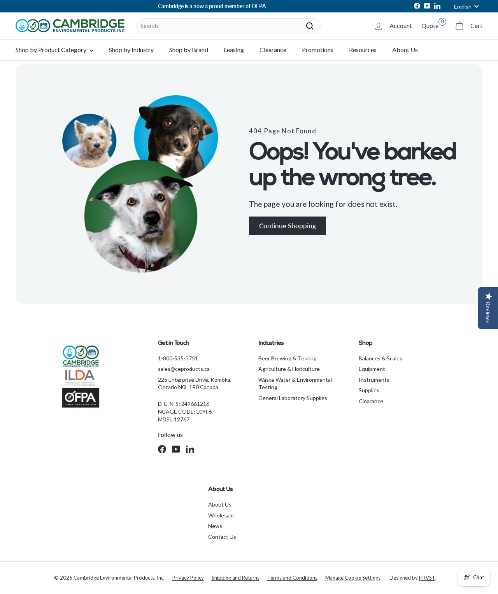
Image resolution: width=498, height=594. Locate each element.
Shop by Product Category (52, 49)
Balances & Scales (380, 358)
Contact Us (222, 536)
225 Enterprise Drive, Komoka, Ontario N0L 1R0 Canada (194, 383)
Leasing (234, 49)
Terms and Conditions (292, 578)
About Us (405, 49)
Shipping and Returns (236, 578)
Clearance (273, 49)
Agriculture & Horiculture (289, 368)
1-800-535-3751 (178, 358)
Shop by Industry (131, 49)
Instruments (374, 379)
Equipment (372, 368)
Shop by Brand (188, 49)
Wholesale (221, 515)
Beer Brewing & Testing (287, 358)
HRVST (427, 578)
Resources (363, 49)
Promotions (317, 49)
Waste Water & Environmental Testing (295, 383)
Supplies (369, 390)
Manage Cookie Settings (353, 578)
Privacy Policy (188, 578)
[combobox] (228, 25)
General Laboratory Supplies (292, 398)
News (215, 525)
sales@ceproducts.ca (184, 368)
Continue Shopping (287, 226)
